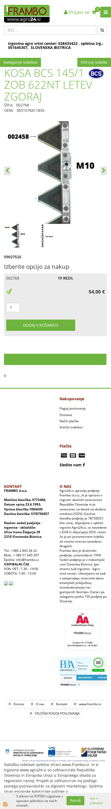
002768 (12, 278)
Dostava (66, 415)
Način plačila (69, 421)
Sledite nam (71, 464)
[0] (94, 12)
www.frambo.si (90, 704)
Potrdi (75, 800)
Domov (18, 704)
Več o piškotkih (96, 800)
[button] (103, 171)
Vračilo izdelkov (71, 427)
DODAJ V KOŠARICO (40, 325)
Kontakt (61, 704)
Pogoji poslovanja (73, 408)
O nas (40, 704)
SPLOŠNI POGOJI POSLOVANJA (57, 713)
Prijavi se (78, 12)
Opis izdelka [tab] (55, 359)
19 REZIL (65, 278)
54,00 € (97, 291)
